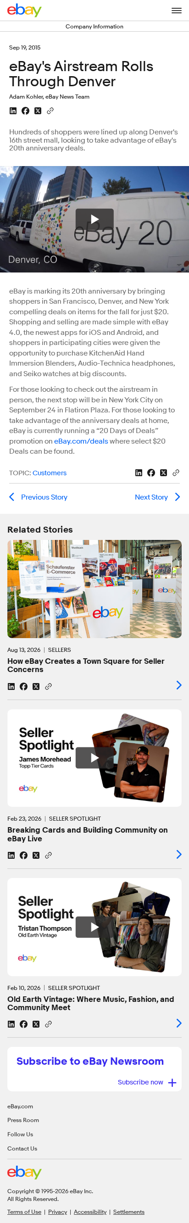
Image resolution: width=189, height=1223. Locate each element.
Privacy (57, 1211)
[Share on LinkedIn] (13, 111)
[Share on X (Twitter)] (38, 111)
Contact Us (22, 1148)
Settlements (129, 1211)
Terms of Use (24, 1211)
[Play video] (94, 758)
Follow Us (20, 1134)
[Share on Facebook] (25, 111)
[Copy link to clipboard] (50, 110)
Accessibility (90, 1211)
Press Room (23, 1119)
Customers (50, 473)
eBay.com (20, 1106)
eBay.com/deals (81, 441)
